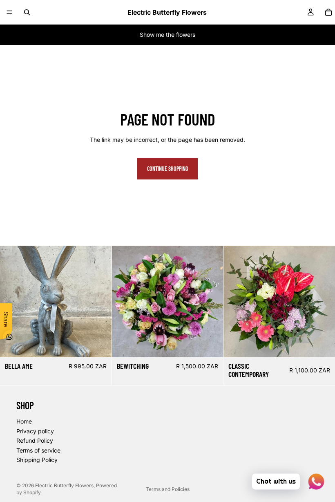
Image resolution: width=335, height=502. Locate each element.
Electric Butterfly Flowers (64, 485)
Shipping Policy (37, 459)
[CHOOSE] (210, 344)
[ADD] (99, 344)
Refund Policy (34, 440)
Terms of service (38, 449)
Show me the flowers (167, 34)
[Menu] (9, 12)
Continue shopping (167, 168)
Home (24, 421)
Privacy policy (35, 430)
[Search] (27, 12)
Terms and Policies (168, 489)
